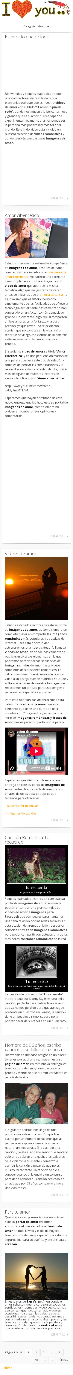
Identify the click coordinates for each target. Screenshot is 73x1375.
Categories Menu (34, 26)
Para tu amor (17, 1212)
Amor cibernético (22, 215)
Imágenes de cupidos (21, 813)
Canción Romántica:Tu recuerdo (27, 839)
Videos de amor (20, 553)
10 (36, 1360)
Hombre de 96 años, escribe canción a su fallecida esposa (33, 1047)
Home (8, 1368)
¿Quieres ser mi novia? (22, 806)
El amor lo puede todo (27, 37)
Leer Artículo (58, 198)
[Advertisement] (36, 64)
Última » (64, 1360)
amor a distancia (51, 295)
